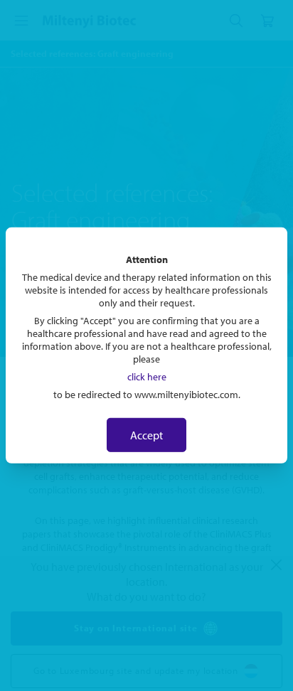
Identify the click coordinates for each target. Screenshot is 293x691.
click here (146, 376)
